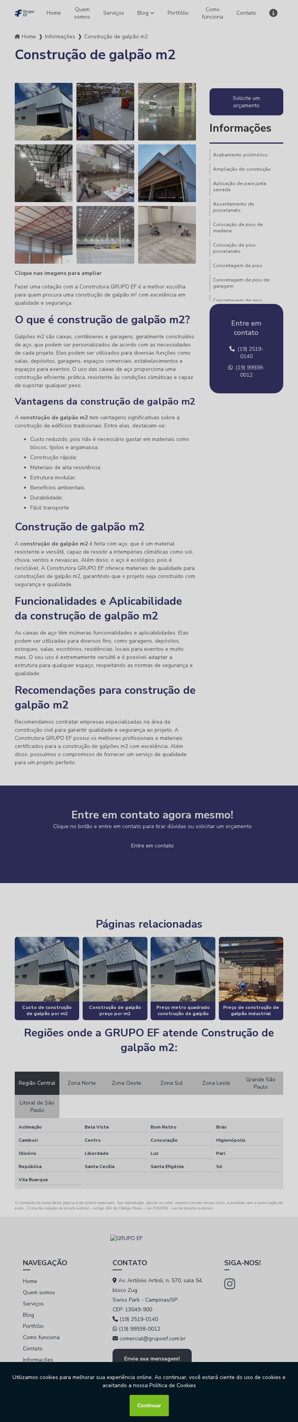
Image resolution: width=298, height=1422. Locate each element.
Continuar (149, 1405)
